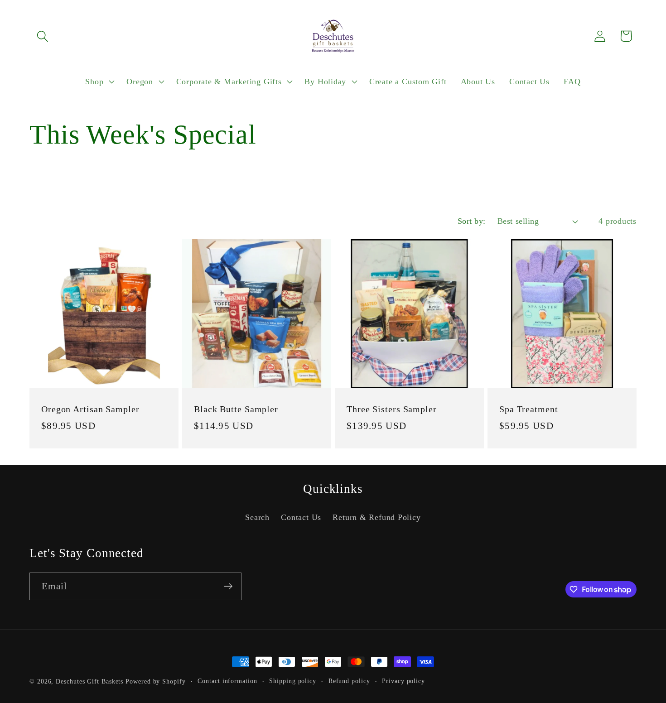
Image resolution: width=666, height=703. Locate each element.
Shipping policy (292, 680)
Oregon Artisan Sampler (90, 409)
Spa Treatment (528, 409)
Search (257, 517)
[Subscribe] (228, 586)
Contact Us (301, 517)
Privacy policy (403, 680)
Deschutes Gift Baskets (89, 681)
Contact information (227, 680)
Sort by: (472, 221)
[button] (42, 36)
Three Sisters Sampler (392, 409)
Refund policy (349, 680)
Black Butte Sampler (236, 409)
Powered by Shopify (155, 681)
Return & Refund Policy (376, 517)
